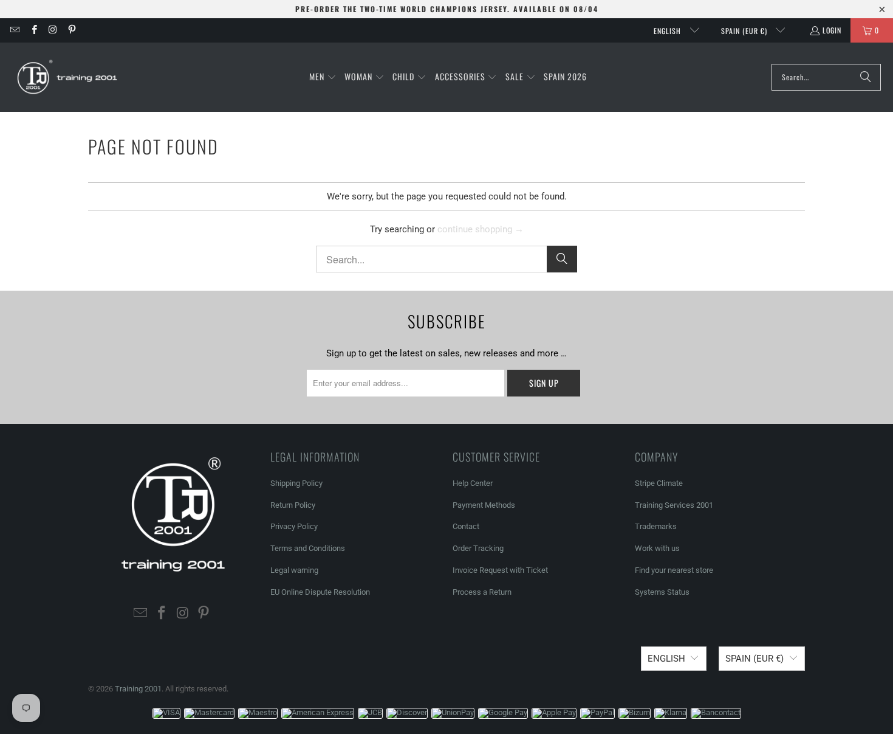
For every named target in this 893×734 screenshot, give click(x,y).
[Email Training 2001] (14, 30)
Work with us (657, 548)
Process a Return (482, 592)
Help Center (473, 483)
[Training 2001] (68, 77)
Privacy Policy (294, 526)
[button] (323, 77)
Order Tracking (478, 548)
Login (832, 30)
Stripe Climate (659, 483)
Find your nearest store (674, 570)
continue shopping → (480, 229)
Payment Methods (484, 505)
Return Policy (292, 505)
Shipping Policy (296, 483)
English (668, 31)
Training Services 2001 (674, 505)
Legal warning (294, 570)
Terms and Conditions (307, 548)
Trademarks (656, 526)
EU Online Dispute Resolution (320, 592)
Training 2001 (138, 688)
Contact (466, 526)
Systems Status (662, 592)
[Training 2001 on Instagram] (52, 30)
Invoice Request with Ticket (500, 570)
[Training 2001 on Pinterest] (71, 30)
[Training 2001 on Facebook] (33, 30)
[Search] (865, 77)
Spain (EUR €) (745, 31)
